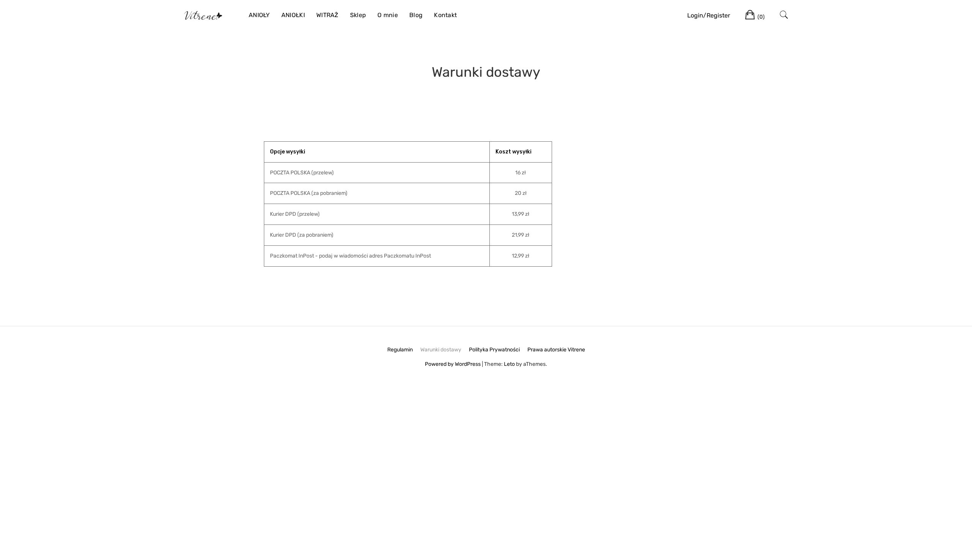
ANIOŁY (259, 15)
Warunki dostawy (440, 349)
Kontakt (445, 15)
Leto (509, 364)
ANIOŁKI (293, 15)
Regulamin (400, 349)
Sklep (358, 15)
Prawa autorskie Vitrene (556, 349)
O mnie (387, 15)
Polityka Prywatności (494, 349)
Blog (416, 15)
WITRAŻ (327, 15)
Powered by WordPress (453, 364)
